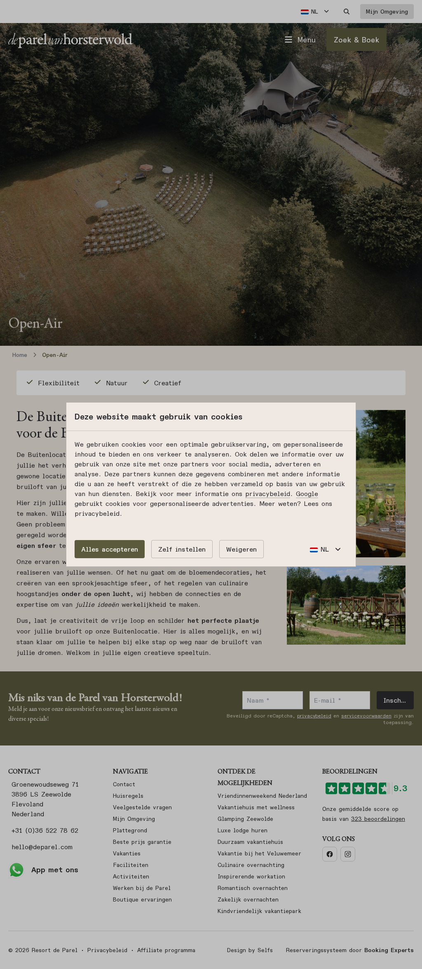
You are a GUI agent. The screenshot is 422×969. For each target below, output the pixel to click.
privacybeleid (267, 493)
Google (307, 493)
